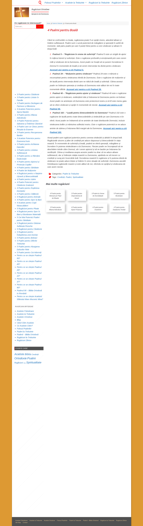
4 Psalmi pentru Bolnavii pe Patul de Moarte (55, 196)
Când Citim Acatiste (25, 323)
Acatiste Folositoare (25, 311)
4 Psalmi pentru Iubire (26, 179)
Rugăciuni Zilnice (120, 2)
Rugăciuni (18, 363)
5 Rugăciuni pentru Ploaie (28, 208)
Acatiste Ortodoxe (24, 317)
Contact (25, 522)
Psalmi (69, 177)
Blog (19, 320)
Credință (61, 177)
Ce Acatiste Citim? (25, 326)
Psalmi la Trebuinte (57, 23)
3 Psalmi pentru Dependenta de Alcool (76, 196)
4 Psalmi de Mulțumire (26, 170)
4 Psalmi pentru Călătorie (28, 194)
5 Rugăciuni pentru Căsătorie (29, 229)
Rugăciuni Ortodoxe (40, 9)
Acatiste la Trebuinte (74, 2)
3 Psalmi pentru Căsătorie (28, 94)
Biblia (28, 354)
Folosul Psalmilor (53, 2)
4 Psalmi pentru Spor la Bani (29, 200)
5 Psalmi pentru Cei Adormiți (29, 252)
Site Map (18, 522)
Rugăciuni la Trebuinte (99, 2)
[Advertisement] (29, 61)
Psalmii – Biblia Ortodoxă (27, 334)
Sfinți (24, 363)
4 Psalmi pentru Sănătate (28, 168)
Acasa (48, 23)
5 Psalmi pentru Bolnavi (27, 238)
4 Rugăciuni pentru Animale (28, 197)
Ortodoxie (20, 358)
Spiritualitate (78, 177)
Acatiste (19, 354)
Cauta (40, 26)
